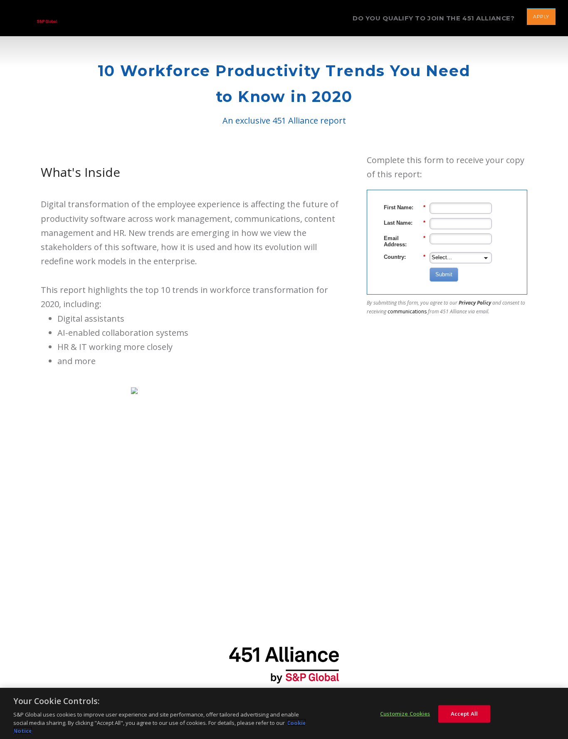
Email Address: (404, 241)
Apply (541, 17)
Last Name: (404, 223)
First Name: (404, 207)
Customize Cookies (405, 713)
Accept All (464, 713)
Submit (443, 274)
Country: (404, 257)
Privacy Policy (475, 302)
